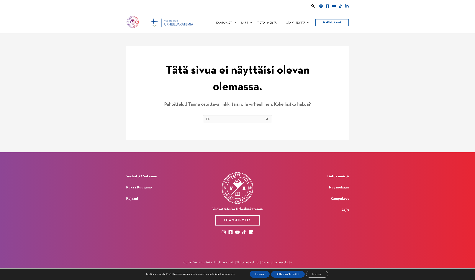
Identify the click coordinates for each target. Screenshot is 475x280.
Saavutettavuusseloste (277, 262)
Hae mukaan (339, 187)
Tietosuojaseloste (248, 262)
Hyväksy (259, 274)
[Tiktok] (340, 6)
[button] (313, 6)
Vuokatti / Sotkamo (141, 176)
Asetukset (317, 274)
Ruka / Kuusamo (139, 187)
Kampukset (340, 198)
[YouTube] (334, 6)
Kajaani (132, 198)
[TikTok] (244, 232)
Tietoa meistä (338, 176)
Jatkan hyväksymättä (288, 274)
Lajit (345, 209)
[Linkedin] (347, 6)
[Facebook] (327, 6)
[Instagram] (321, 6)
